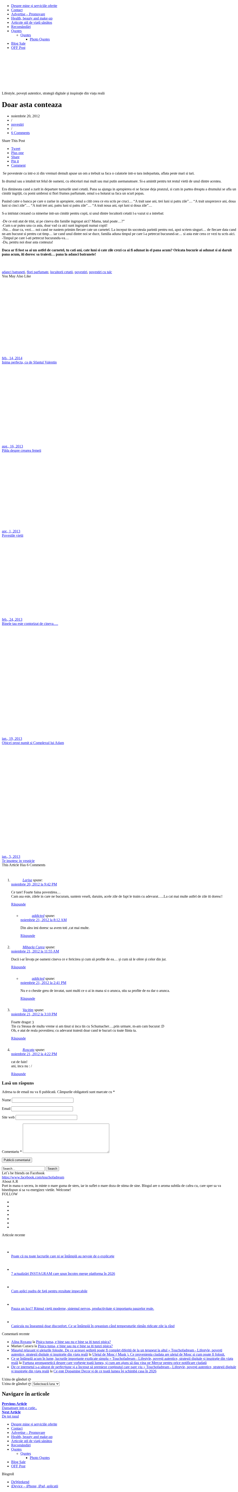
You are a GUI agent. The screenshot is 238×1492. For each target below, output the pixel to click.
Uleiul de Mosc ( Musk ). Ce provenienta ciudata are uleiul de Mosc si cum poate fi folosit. (158, 1354)
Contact (17, 10)
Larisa (27, 880)
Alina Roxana (21, 1342)
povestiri (17, 124)
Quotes (16, 31)
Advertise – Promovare (28, 14)
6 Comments (20, 133)
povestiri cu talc (100, 272)
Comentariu (12, 1152)
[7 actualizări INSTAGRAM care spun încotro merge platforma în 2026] (17, 1269)
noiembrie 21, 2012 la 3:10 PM (34, 1014)
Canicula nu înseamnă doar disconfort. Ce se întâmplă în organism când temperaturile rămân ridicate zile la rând (93, 1326)
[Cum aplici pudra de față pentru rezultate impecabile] (17, 1287)
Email (6, 1109)
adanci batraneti (13, 272)
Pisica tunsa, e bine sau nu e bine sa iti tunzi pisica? (73, 1342)
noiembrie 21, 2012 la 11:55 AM (35, 951)
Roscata (28, 1050)
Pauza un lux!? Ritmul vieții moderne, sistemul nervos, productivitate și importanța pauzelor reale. (82, 1308)
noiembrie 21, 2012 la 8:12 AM (43, 920)
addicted (38, 916)
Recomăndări (21, 27)
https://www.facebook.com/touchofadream (33, 1177)
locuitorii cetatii (61, 272)
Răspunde (18, 904)
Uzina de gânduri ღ (16, 1384)
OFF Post (18, 48)
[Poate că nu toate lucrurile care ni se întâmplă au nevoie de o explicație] (17, 1252)
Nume (6, 1100)
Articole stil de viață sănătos (31, 22)
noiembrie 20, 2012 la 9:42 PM (34, 884)
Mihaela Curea (34, 947)
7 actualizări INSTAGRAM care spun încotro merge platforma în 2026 (63, 1274)
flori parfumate (37, 272)
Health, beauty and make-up (32, 18)
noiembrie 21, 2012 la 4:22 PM (34, 1054)
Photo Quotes (40, 39)
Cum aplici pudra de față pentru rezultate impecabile (49, 1291)
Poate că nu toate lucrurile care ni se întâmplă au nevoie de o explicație (62, 1256)
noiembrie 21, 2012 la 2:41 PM (43, 983)
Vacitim (28, 1010)
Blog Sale (18, 43)
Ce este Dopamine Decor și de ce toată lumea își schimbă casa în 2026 (104, 1371)
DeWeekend (20, 1482)
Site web (8, 1117)
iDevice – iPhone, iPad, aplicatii (34, 1486)
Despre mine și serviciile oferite (34, 6)
